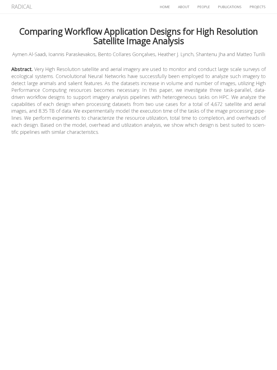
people (203, 6)
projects (258, 6)
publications (230, 6)
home (165, 6)
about (183, 6)
